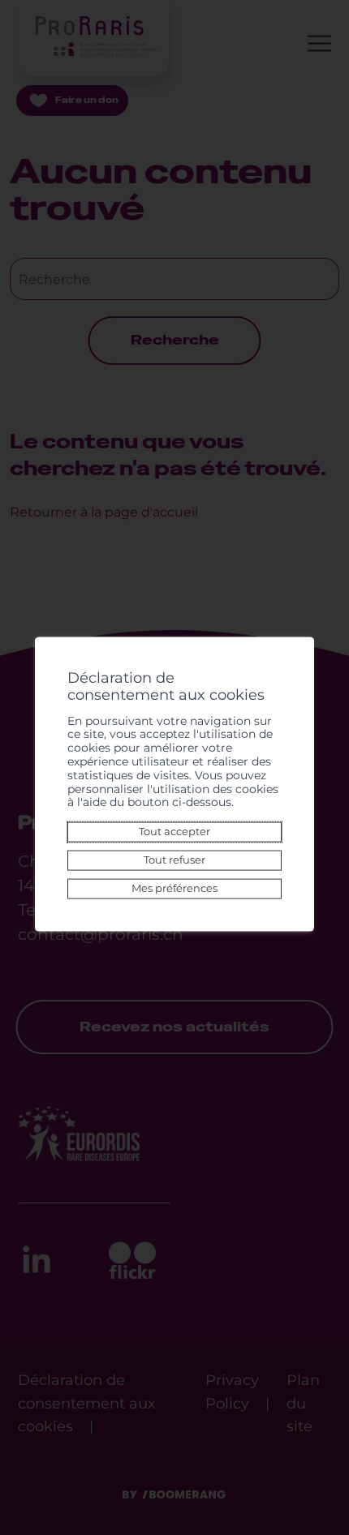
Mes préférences (174, 888)
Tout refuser (174, 860)
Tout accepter (174, 831)
